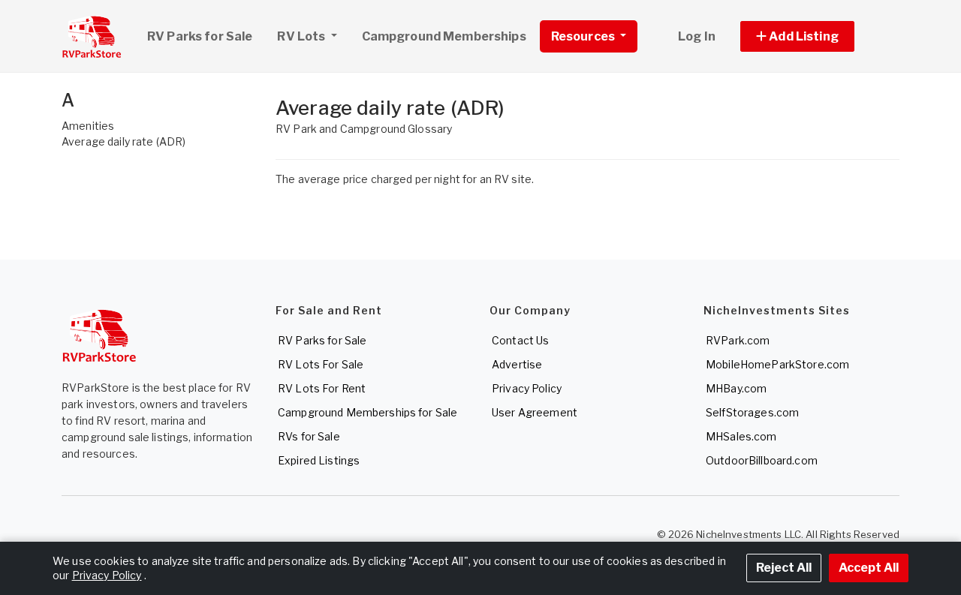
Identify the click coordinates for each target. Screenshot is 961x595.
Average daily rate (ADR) (123, 141)
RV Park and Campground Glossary (364, 128)
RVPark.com (738, 340)
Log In (696, 36)
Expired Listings (319, 460)
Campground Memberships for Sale (367, 412)
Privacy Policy (527, 388)
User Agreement (534, 412)
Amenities (88, 125)
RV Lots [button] (302, 36)
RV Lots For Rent (322, 388)
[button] (814, 36)
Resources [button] (584, 36)
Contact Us (520, 340)
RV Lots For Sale (320, 364)
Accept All (869, 567)
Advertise (517, 364)
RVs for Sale (309, 436)
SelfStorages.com (752, 412)
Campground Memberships (444, 36)
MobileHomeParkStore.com (777, 364)
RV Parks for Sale (199, 36)
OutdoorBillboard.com (762, 460)
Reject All (784, 567)
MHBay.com (736, 388)
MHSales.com (741, 436)
